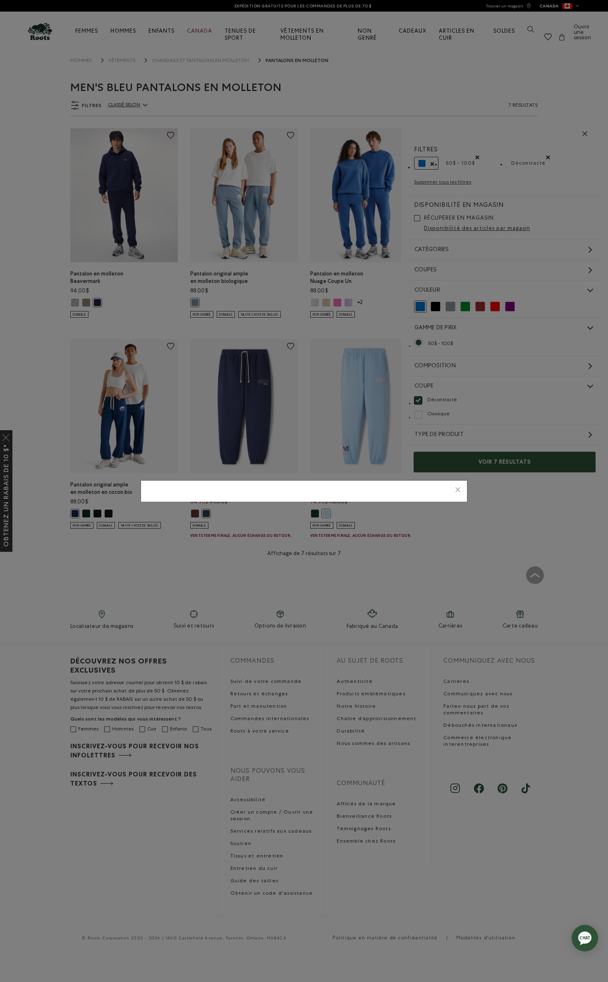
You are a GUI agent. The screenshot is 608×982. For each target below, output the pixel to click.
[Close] (458, 491)
